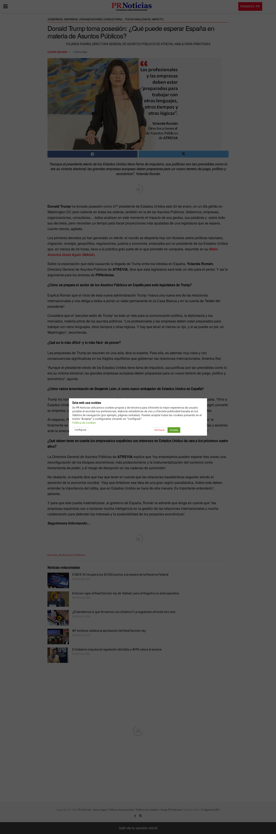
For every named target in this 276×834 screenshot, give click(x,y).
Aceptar (174, 430)
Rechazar (159, 430)
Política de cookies (84, 422)
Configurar (80, 429)
